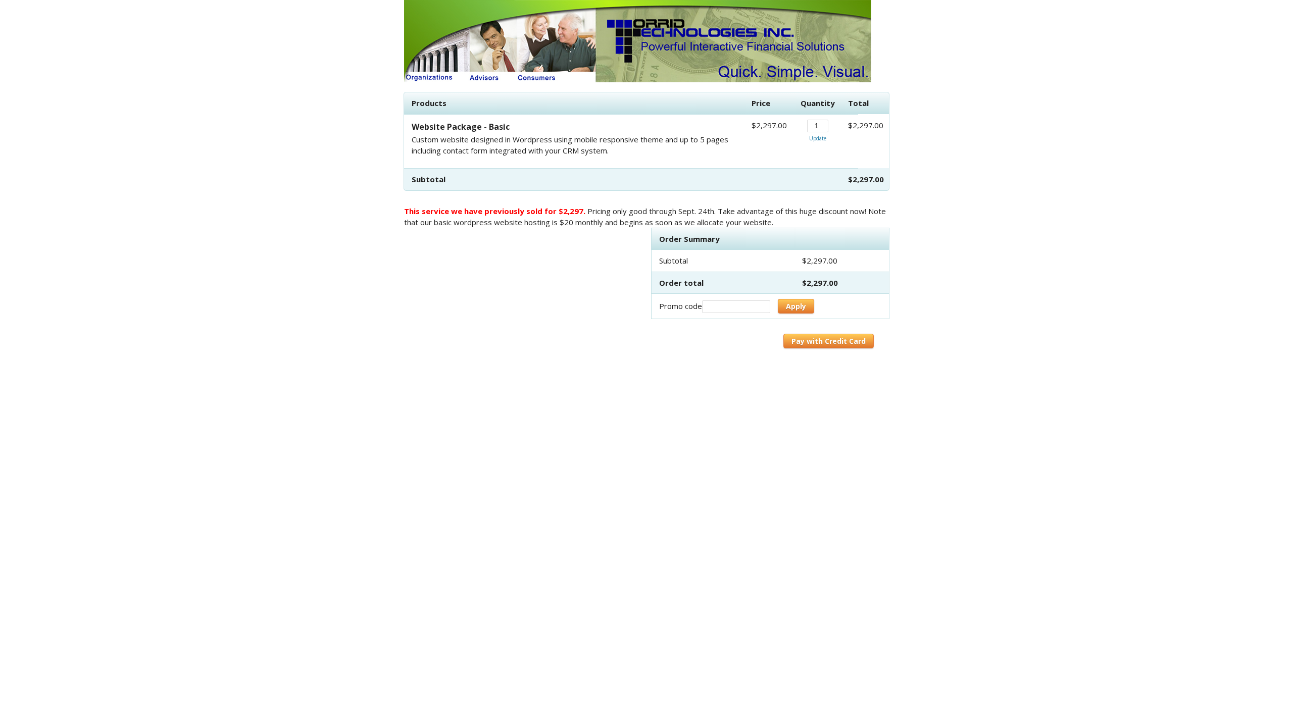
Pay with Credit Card (828, 341)
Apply (796, 306)
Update (817, 138)
